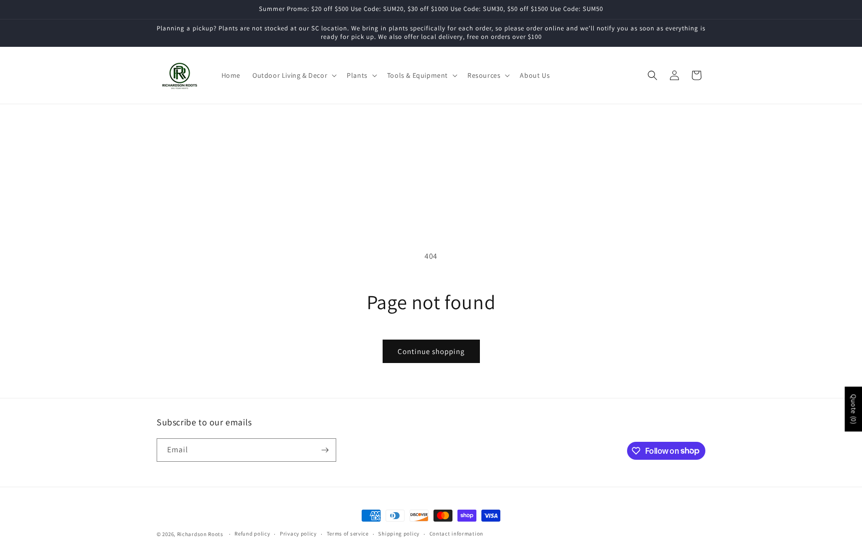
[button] (293, 75)
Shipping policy (399, 533)
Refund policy (252, 533)
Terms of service (348, 533)
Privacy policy (298, 533)
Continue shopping (431, 351)
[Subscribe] (325, 450)
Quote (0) (853, 409)
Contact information (456, 533)
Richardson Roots (200, 534)
